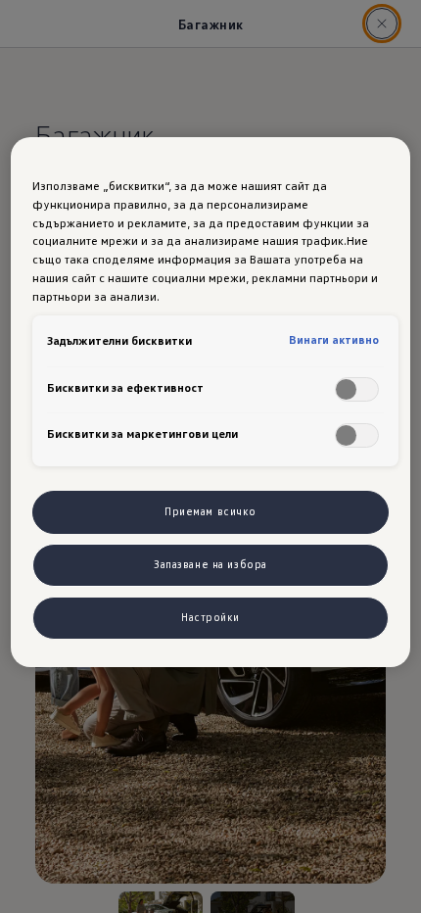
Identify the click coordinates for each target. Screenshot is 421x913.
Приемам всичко (210, 511)
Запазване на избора (210, 564)
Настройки (210, 617)
